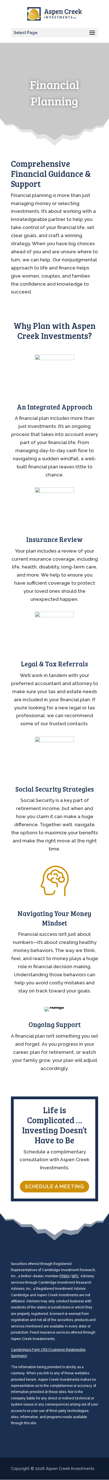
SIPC (75, 1276)
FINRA (64, 1276)
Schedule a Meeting (54, 1186)
